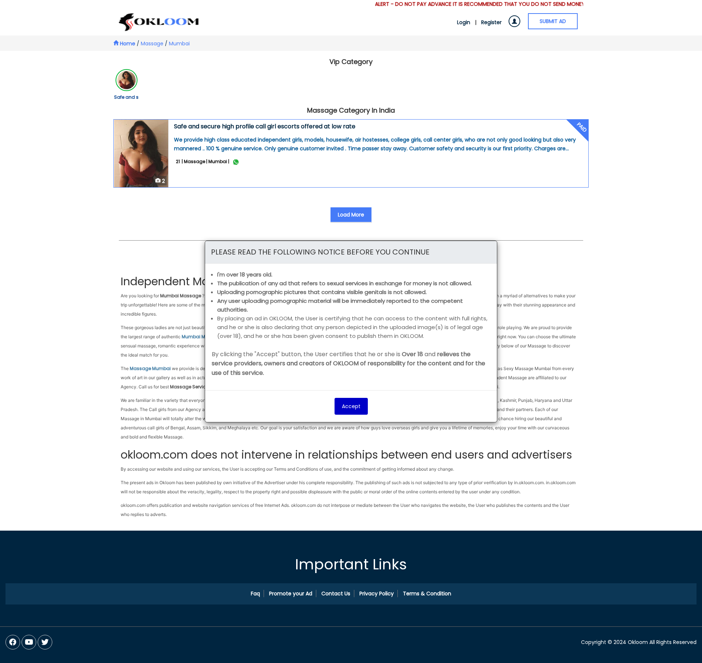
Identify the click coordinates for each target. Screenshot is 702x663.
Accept (351, 406)
